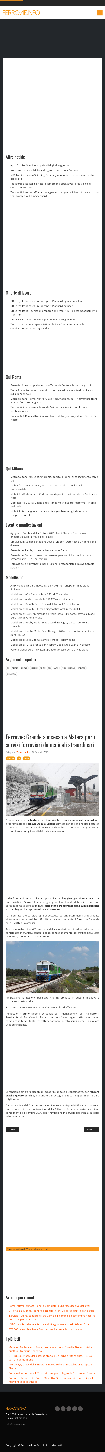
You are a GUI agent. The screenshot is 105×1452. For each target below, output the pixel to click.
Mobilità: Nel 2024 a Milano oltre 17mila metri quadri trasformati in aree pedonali (53, 504)
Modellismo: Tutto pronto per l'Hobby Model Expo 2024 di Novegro (50, 644)
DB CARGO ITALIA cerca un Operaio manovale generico (42, 319)
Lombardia (24, 668)
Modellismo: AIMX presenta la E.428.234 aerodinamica (41, 599)
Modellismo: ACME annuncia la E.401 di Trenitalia (39, 594)
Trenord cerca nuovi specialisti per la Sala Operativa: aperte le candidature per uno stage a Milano (47, 326)
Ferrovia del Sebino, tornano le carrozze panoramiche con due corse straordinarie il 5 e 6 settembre (50, 557)
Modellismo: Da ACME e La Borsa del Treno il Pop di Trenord (45, 604)
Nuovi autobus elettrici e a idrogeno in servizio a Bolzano (44, 170)
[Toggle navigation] (100, 12)
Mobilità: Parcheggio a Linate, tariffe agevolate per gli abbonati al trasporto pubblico (49, 513)
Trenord (42, 668)
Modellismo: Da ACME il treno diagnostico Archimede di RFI (45, 609)
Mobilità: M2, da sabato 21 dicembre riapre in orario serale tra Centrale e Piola (53, 495)
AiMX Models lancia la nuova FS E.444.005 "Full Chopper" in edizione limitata (49, 587)
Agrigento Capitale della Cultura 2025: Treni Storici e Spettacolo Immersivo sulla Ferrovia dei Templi (48, 534)
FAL (19, 758)
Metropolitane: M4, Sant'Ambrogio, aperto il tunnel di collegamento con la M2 (54, 478)
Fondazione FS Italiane (68, 668)
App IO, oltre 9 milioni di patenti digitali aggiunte (39, 165)
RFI (8, 668)
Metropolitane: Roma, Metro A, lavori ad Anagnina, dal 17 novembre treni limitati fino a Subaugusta (53, 400)
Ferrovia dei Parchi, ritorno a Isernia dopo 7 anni (39, 550)
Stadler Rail (81, 668)
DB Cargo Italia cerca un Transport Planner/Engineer (41, 306)
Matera (26, 758)
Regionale (34, 668)
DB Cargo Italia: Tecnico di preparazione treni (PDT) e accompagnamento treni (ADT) (53, 312)
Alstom (56, 668)
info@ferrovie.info (16, 1424)
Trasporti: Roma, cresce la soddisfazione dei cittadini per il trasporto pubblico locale (51, 409)
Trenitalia (15, 668)
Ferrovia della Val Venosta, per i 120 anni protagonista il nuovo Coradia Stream (52, 565)
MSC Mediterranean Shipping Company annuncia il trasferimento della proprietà (52, 176)
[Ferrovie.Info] (21, 12)
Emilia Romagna (11, 674)
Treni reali (22, 752)
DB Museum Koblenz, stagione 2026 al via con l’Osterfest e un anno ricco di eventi (53, 543)
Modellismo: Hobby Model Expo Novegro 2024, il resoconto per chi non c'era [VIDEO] (52, 632)
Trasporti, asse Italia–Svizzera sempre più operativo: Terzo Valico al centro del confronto (50, 185)
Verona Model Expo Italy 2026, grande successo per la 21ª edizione (49, 649)
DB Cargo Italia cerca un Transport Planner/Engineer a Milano (46, 301)
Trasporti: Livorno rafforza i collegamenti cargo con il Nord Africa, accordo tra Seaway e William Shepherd (54, 194)
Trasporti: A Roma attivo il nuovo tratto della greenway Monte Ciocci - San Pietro (54, 417)
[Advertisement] (75, 12)
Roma (49, 668)
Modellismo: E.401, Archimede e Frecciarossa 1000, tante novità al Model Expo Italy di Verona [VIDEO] (52, 615)
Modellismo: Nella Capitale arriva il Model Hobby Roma (42, 639)
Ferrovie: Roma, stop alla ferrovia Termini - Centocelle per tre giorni (50, 385)
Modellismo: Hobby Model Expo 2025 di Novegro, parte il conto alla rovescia (50, 624)
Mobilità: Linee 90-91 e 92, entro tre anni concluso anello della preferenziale (46, 487)
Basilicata (10, 758)
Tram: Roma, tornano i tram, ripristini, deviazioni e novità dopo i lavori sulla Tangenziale (52, 392)
